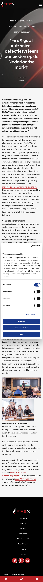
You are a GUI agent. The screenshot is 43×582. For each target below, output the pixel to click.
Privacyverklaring (18, 575)
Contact (23, 554)
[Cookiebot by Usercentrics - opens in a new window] (30, 246)
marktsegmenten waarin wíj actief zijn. (19, 187)
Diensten (23, 528)
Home (11, 21)
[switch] (37, 291)
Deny (21, 334)
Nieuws (21, 80)
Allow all (21, 321)
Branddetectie (23, 544)
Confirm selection (21, 328)
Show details (31, 314)
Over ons (23, 523)
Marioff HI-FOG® (23, 539)
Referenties (23, 534)
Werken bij (23, 518)
